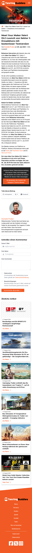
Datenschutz (16, 275)
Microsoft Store (6, 153)
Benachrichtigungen (17, 283)
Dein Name (4, 251)
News (16, 504)
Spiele (16, 515)
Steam (8, 150)
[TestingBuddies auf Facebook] (11, 543)
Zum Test (5, 482)
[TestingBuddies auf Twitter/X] (16, 543)
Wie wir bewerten (16, 525)
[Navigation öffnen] (29, 2)
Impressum (16, 534)
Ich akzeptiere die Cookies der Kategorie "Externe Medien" (16, 181)
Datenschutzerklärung (22, 277)
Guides (16, 511)
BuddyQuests (16, 529)
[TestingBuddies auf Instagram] (21, 543)
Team (16, 522)
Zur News (5, 328)
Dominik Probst (9, 47)
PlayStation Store (17, 150)
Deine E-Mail (5, 243)
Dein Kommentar (6, 259)
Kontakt (16, 518)
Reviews (16, 507)
